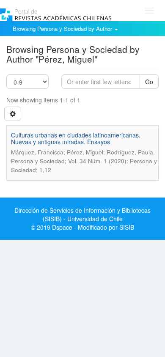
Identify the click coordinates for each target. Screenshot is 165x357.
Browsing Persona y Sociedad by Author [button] (63, 29)
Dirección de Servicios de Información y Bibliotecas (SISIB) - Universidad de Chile (82, 214)
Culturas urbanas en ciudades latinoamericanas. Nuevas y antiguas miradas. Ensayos (75, 138)
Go (149, 81)
